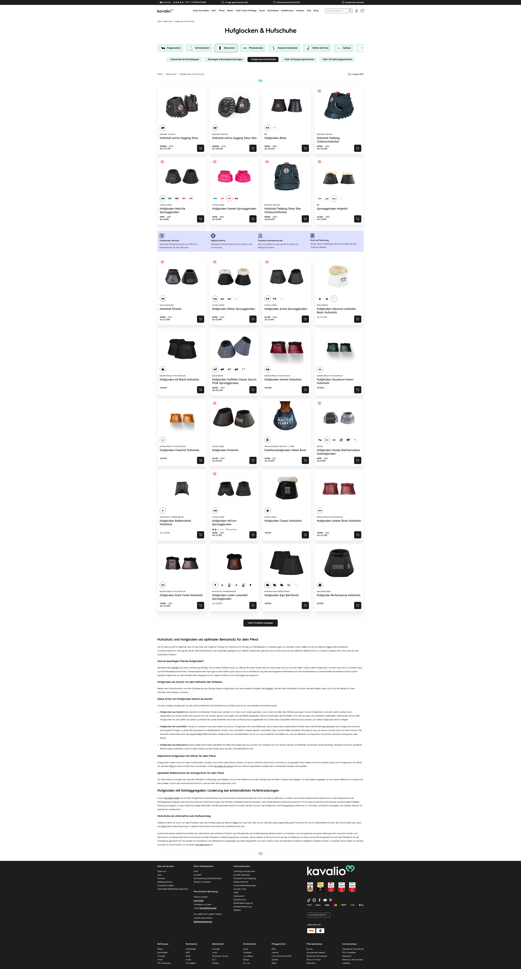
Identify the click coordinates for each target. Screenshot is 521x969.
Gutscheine (272, 11)
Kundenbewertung (243, 907)
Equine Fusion (167, 134)
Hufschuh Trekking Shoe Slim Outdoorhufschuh (282, 211)
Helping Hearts (164, 882)
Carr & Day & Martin (282, 956)
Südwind (247, 953)
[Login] (356, 10)
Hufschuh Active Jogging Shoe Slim (234, 138)
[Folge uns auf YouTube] (325, 900)
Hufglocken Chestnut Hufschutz (179, 450)
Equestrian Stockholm (172, 376)
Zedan (275, 960)
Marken (300, 11)
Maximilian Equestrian (277, 591)
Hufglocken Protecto (225, 450)
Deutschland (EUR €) (317, 915)
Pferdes (175, 668)
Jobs (159, 875)
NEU (214, 11)
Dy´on (246, 963)
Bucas (310, 949)
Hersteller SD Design (224, 766)
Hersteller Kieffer (172, 798)
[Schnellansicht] (200, 148)
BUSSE (320, 446)
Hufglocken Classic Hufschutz (283, 521)
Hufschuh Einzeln (170, 309)
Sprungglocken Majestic (332, 209)
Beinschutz (168, 21)
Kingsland (270, 517)
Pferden (269, 689)
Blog (316, 11)
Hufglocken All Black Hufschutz (179, 379)
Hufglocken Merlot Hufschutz (283, 379)
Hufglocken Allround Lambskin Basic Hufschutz (336, 311)
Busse (352, 716)
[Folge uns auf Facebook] (319, 900)
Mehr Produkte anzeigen (260, 623)
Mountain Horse (220, 956)
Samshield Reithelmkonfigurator (172, 889)
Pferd (221, 11)
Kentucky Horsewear (171, 517)
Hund (262, 11)
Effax (274, 963)
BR (265, 134)
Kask (188, 956)
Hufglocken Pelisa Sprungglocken (233, 309)
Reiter (230, 11)
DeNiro (215, 963)
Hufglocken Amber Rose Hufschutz (339, 521)
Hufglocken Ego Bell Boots (281, 595)
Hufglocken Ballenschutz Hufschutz (175, 523)
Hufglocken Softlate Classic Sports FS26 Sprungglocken (234, 381)
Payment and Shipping (245, 878)
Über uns (161, 871)
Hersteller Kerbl (202, 845)
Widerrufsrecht (241, 882)
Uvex (188, 960)
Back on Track (314, 960)
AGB (236, 893)
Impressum (239, 896)
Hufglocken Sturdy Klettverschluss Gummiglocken (338, 452)
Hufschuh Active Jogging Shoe (179, 138)
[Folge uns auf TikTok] (308, 900)
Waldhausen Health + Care (279, 446)
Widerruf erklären (202, 882)
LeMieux (346, 963)
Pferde (300, 727)
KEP (188, 953)
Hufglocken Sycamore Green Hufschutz (335, 381)
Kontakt (197, 875)
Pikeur (160, 949)
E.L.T (214, 960)
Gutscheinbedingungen (245, 886)
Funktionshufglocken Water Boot (285, 450)
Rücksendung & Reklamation (208, 878)
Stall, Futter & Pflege (246, 11)
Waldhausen (167, 305)
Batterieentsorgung (243, 903)
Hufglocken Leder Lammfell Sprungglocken (229, 597)
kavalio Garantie (242, 875)
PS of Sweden (164, 963)
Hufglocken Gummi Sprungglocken (234, 209)
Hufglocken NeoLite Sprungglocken (172, 211)
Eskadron (322, 305)
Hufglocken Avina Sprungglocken (285, 309)
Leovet (275, 953)
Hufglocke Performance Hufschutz (338, 595)
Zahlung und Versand (244, 871)
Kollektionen (287, 11)
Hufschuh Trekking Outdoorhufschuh (328, 140)
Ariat (159, 960)
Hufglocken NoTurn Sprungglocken (224, 523)
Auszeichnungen (165, 886)
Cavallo (161, 956)
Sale (309, 11)
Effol (274, 949)
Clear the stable (201, 11)
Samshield (162, 953)
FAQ (196, 871)
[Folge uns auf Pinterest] (330, 900)
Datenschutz (240, 900)
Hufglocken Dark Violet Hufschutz (181, 595)
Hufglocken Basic (275, 138)
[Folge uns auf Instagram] (314, 900)
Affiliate (237, 910)
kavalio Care (240, 889)
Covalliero (166, 205)
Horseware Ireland (316, 953)
